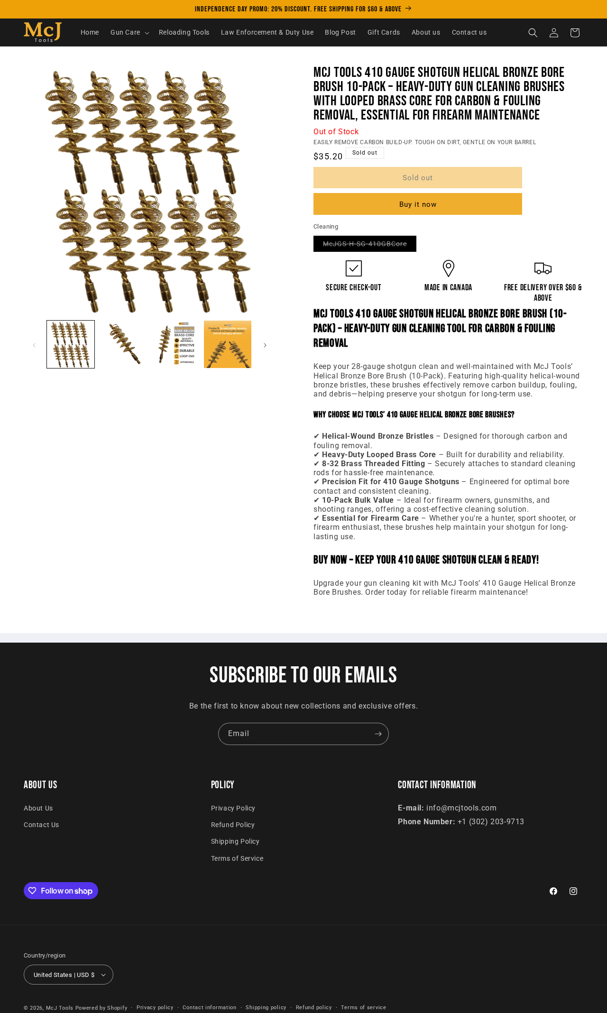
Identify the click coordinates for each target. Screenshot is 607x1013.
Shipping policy (266, 1007)
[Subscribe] (378, 734)
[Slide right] (265, 345)
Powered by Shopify (101, 1008)
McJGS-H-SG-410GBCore (369, 245)
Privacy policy (155, 1007)
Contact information (209, 1007)
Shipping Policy (235, 841)
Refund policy (314, 1007)
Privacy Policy (233, 808)
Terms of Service (237, 858)
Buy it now (418, 204)
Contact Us (41, 825)
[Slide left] (34, 345)
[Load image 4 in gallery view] (227, 344)
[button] (129, 33)
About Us (38, 808)
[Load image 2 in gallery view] (123, 344)
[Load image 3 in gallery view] (175, 344)
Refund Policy (233, 825)
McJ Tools (60, 1008)
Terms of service (363, 1007)
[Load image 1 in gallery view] (70, 344)
